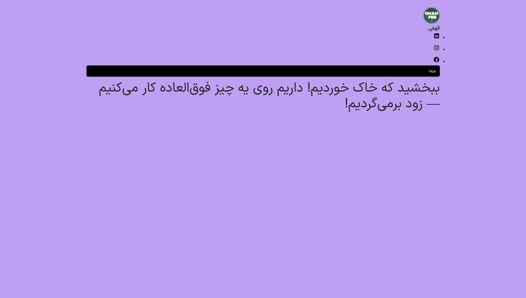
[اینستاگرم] (436, 50)
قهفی (434, 28)
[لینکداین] (436, 38)
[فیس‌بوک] (436, 62)
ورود (432, 71)
